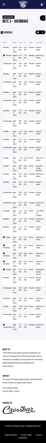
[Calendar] (38, 32)
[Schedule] (42, 32)
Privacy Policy (26, 435)
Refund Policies (11, 435)
